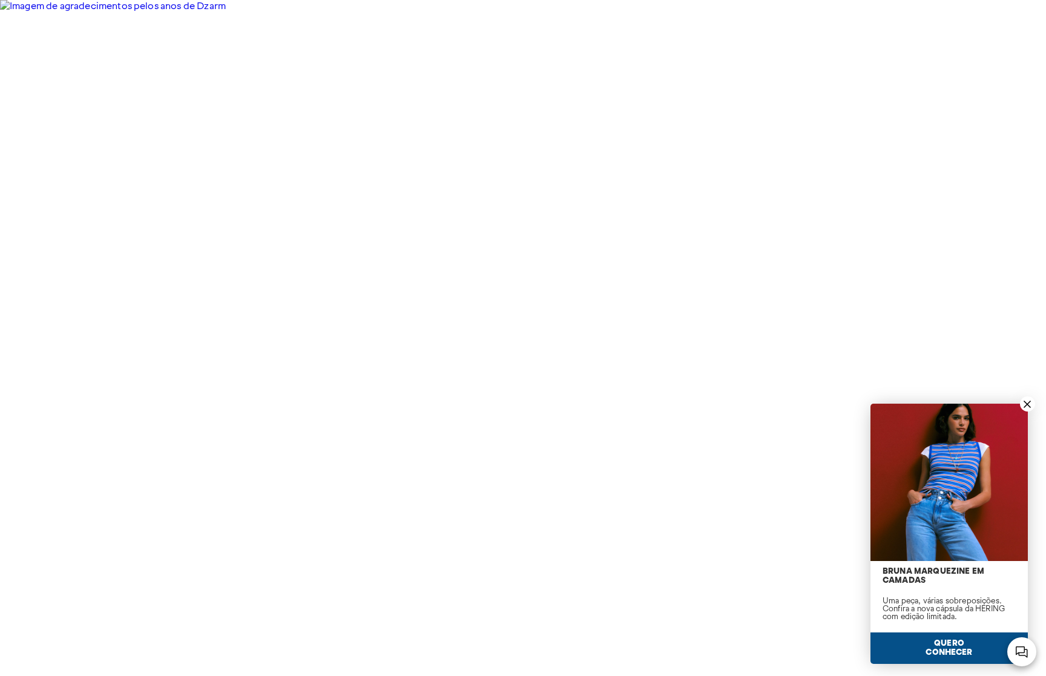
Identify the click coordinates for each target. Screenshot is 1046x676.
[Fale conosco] (1021, 651)
